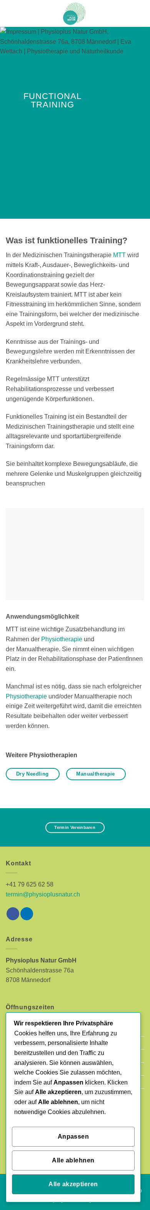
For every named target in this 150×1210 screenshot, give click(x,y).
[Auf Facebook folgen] (13, 913)
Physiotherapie (61, 639)
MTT (119, 255)
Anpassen (73, 1136)
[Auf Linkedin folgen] (26, 913)
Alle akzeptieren (73, 1184)
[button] (10, 13)
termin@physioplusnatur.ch (43, 894)
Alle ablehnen (73, 1160)
